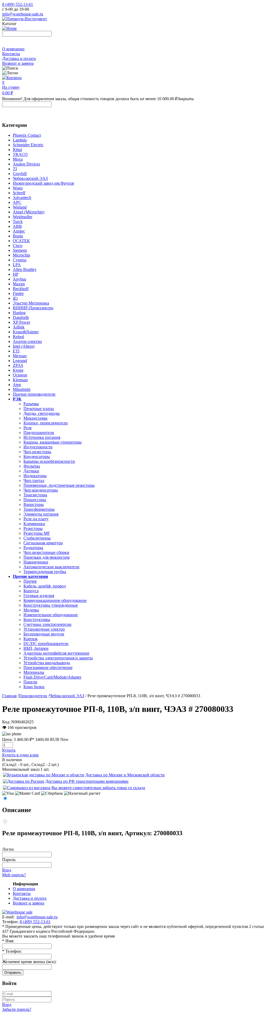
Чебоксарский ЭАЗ (66, 695)
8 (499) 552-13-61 (17, 4)
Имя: (8, 941)
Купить (8, 750)
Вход (6, 870)
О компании (13, 49)
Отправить (12, 973)
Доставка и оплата (19, 58)
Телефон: (12, 951)
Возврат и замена (18, 63)
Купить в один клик (20, 755)
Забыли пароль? (16, 1009)
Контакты (11, 53)
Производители (33, 695)
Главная (9, 695)
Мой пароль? (14, 875)
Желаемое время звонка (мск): (29, 961)
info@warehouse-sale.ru (22, 14)
